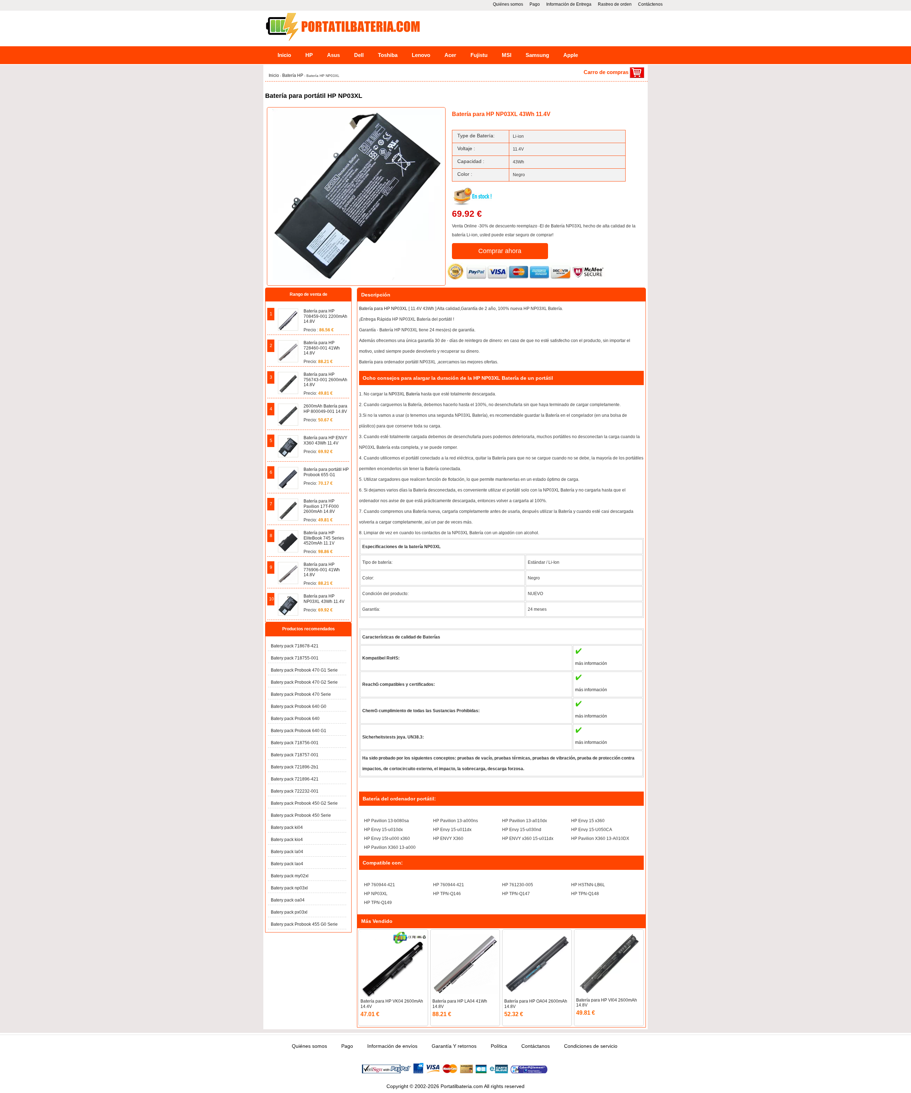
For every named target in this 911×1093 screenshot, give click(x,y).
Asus (333, 55)
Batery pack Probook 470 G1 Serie (304, 670)
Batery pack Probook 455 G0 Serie (304, 924)
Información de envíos (392, 1046)
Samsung (537, 55)
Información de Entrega (568, 4)
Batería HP (293, 75)
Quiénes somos (508, 4)
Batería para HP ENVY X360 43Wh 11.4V (325, 440)
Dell (359, 55)
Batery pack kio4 (287, 839)
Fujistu (479, 55)
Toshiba (387, 55)
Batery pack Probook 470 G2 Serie (304, 682)
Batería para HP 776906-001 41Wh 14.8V (322, 569)
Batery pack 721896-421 (294, 779)
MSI (506, 55)
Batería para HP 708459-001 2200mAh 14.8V (325, 316)
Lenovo (421, 55)
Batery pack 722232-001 (294, 791)
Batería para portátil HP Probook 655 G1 (326, 472)
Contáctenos (650, 4)
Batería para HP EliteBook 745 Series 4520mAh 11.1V (324, 538)
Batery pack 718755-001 (294, 658)
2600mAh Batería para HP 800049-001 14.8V (325, 409)
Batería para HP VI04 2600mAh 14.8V (606, 1003)
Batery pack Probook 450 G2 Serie (304, 803)
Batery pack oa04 (288, 900)
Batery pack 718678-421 (294, 645)
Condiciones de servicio (590, 1046)
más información (591, 663)
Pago (535, 4)
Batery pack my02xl (290, 875)
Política (499, 1046)
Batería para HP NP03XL (383, 308)
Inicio (284, 55)
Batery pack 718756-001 (294, 742)
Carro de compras (607, 72)
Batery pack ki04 (287, 827)
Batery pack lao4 (287, 863)
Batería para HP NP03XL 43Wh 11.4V (324, 599)
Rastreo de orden (615, 4)
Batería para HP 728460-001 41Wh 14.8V (322, 348)
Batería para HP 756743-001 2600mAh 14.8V (325, 379)
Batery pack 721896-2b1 (294, 766)
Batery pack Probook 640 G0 (298, 706)
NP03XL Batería (404, 394)
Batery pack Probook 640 (295, 718)
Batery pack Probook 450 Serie (301, 815)
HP (309, 55)
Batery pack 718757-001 (294, 754)
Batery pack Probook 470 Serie (301, 694)
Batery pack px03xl (289, 912)
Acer (450, 55)
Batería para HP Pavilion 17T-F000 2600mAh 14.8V (321, 506)
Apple (570, 55)
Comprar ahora (499, 250)
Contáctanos (535, 1046)
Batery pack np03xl (289, 888)
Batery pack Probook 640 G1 (298, 730)
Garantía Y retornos (454, 1046)
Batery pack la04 (287, 851)
